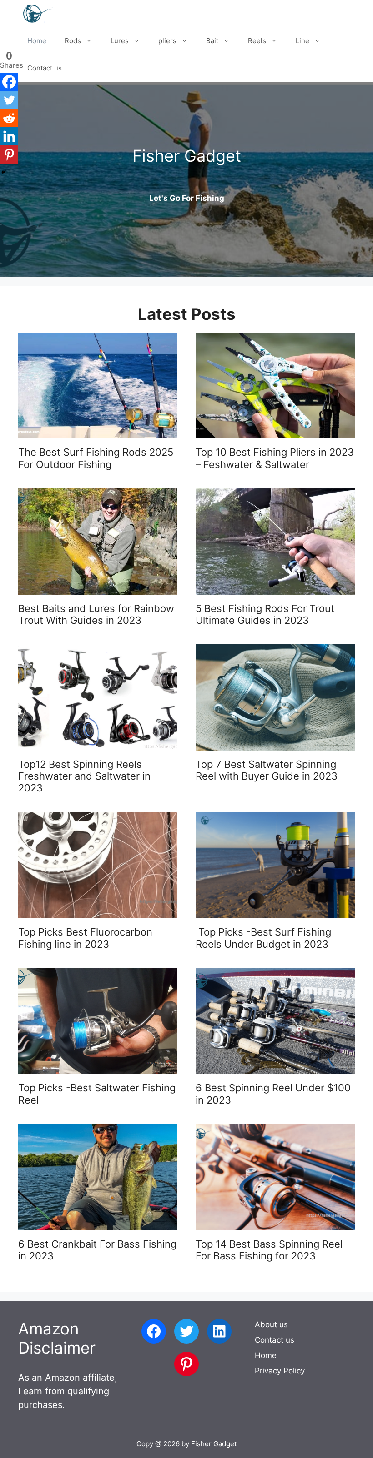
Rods (73, 40)
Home (36, 40)
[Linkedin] (9, 136)
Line (302, 40)
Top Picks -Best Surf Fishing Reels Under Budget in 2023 (263, 938)
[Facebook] (9, 82)
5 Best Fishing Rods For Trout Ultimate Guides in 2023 (265, 614)
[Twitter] (9, 100)
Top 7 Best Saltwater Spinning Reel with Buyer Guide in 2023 (267, 770)
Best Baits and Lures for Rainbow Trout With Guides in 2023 (96, 614)
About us (271, 1324)
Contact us (44, 68)
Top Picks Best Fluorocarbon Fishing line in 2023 (85, 938)
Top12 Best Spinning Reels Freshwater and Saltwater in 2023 (84, 776)
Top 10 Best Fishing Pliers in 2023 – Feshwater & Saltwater (275, 458)
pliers (167, 40)
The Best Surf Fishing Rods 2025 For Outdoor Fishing (95, 458)
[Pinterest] (9, 154)
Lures (120, 40)
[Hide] (3, 172)
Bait (212, 40)
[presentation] (97, 385)
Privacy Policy (280, 1370)
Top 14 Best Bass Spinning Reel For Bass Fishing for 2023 (269, 1250)
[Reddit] (9, 118)
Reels (257, 40)
